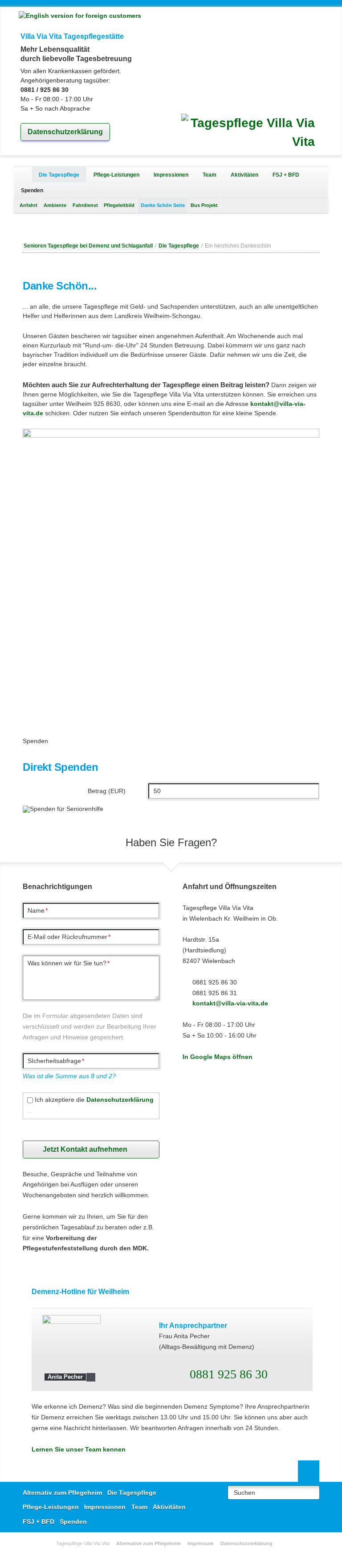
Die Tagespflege (59, 175)
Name (38, 910)
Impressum (200, 1543)
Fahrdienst (85, 205)
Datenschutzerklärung (65, 132)
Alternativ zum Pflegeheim (23, 174)
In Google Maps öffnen (217, 1056)
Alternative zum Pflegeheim (148, 1543)
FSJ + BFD (286, 175)
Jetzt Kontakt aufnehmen (85, 1149)
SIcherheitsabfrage (56, 1061)
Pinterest (185, 226)
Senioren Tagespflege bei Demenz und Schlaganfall (88, 246)
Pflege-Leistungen (116, 175)
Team (209, 175)
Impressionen (171, 175)
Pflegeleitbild (119, 205)
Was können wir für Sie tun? (69, 963)
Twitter (171, 226)
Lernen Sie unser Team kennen (79, 1449)
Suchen (244, 1492)
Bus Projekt (204, 205)
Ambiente (55, 205)
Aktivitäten (244, 175)
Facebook (157, 226)
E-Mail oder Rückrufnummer (69, 937)
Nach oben (308, 1471)
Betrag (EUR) (106, 790)
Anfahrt (28, 205)
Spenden (73, 1521)
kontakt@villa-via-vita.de (230, 1003)
